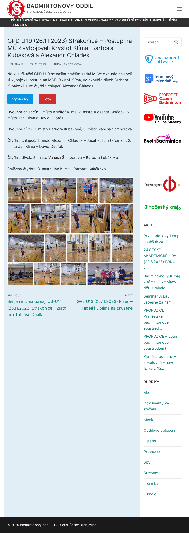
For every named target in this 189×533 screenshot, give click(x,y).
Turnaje (17, 64)
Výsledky (20, 99)
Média (149, 419)
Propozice (152, 451)
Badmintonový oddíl (60, 6)
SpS (147, 462)
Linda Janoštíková (68, 64)
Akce (148, 392)
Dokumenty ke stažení (156, 406)
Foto (47, 99)
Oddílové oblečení (159, 430)
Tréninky (151, 483)
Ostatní (150, 441)
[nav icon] (179, 9)
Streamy (151, 472)
